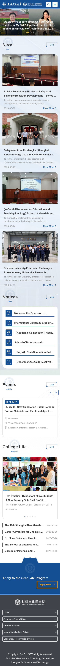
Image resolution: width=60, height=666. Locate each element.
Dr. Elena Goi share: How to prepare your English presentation (20, 538)
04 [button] (33, 517)
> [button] (56, 392)
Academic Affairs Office (15, 619)
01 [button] (25, 517)
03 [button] (30, 517)
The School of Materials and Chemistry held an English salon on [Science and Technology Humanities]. (23, 545)
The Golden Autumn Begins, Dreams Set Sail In (29, 504)
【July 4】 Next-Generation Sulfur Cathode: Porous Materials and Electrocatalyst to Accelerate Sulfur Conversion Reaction (34, 352)
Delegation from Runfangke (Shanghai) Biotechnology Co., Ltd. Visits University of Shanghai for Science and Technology (29, 153)
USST (6, 612)
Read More (48, 108)
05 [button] (35, 517)
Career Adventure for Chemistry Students (23, 532)
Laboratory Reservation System (19, 639)
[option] (30, 22)
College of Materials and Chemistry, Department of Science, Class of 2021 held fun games (23, 551)
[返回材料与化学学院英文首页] (32, 4)
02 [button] (27, 517)
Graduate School (12, 625)
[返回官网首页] (12, 4)
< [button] (50, 392)
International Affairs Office (16, 632)
